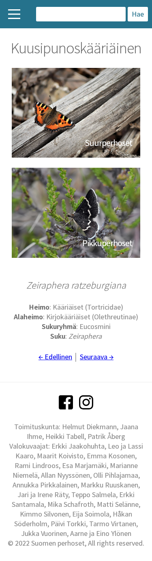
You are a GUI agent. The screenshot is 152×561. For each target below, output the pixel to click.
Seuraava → (96, 356)
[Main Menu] (14, 14)
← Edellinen (55, 356)
